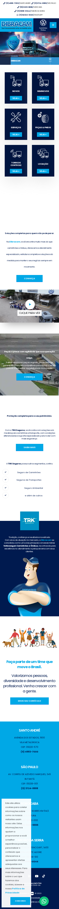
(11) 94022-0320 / (30, 15)
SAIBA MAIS (30, 447)
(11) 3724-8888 (29, 788)
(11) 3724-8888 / (45, 3)
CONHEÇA (29, 278)
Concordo (20, 901)
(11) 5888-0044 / (31, 11)
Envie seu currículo (29, 700)
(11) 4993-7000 (29, 751)
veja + (16, 98)
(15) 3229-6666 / (31, 7)
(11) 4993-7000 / (18, 3)
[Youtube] (36, 876)
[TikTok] (43, 876)
